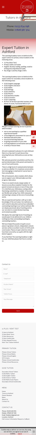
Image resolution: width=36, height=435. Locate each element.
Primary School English (9, 356)
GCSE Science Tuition (9, 377)
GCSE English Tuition (8, 375)
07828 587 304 (22, 30)
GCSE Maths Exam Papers (10, 379)
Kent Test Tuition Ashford (10, 342)
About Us (5, 399)
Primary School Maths (9, 354)
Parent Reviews (7, 395)
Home (4, 391)
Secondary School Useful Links (11, 381)
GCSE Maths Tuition (8, 373)
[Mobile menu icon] (3, 7)
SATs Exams (6, 358)
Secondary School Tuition (10, 372)
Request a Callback (24, 419)
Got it (20, 434)
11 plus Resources (8, 336)
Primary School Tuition (9, 352)
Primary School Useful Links (10, 360)
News (4, 397)
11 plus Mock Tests (8, 334)
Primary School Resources (10, 362)
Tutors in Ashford (7, 393)
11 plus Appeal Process (9, 340)
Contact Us (5, 401)
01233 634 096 (21, 26)
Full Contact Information (9, 419)
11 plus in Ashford (7, 332)
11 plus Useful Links (8, 338)
